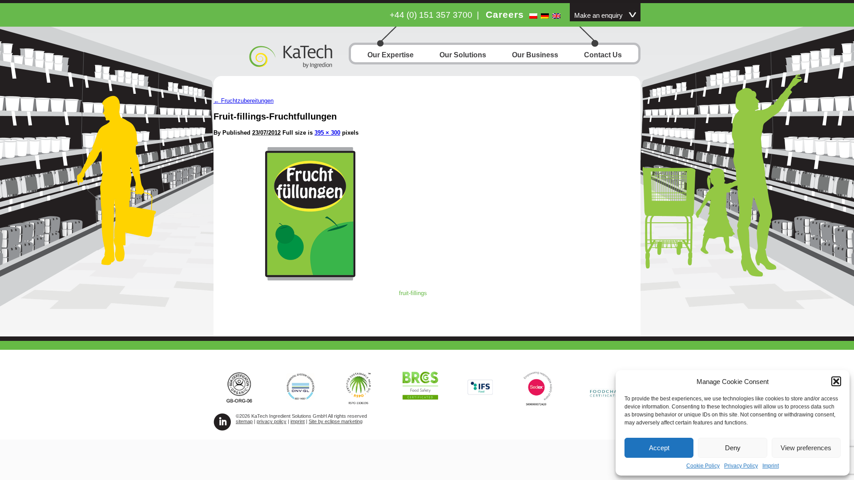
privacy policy (271, 421)
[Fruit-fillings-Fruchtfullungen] (310, 278)
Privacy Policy (741, 466)
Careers (505, 14)
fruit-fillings (413, 293)
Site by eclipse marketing (336, 421)
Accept (659, 448)
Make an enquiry (598, 15)
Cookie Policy (703, 466)
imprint (297, 421)
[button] (836, 381)
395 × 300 (327, 132)
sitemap (244, 421)
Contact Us (603, 55)
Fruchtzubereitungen (244, 100)
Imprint (770, 466)
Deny (733, 448)
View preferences (806, 448)
